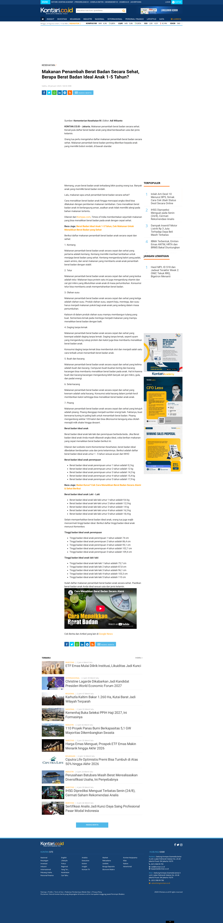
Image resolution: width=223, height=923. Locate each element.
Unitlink (105, 863)
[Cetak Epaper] (159, 13)
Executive (85, 860)
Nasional (99, 19)
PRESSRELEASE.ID (82, 2)
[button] (123, 10)
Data (161, 19)
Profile (50, 892)
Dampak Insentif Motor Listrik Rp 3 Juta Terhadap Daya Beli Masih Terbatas (164, 230)
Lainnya (177, 19)
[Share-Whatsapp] (54, 92)
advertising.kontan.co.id (160, 883)
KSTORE (54, 2)
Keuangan (75, 19)
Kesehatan (65, 872)
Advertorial (127, 866)
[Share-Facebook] (44, 92)
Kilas (125, 860)
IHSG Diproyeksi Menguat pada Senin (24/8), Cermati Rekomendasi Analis (162, 214)
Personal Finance (134, 19)
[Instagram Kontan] (181, 845)
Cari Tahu (64, 875)
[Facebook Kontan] (175, 845)
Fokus (63, 863)
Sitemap (43, 892)
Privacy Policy (97, 892)
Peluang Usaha (46, 872)
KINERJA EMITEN (97, 2)
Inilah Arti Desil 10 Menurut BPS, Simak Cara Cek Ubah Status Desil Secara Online (163, 198)
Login (167, 2)
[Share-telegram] (64, 92)
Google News (106, 633)
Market (105, 857)
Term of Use (58, 892)
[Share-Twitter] (49, 92)
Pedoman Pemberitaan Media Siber (78, 892)
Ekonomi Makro (108, 869)
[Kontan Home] (43, 19)
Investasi (62, 19)
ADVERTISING (136, 2)
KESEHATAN (48, 65)
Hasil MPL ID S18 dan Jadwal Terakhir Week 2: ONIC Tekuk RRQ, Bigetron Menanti (165, 272)
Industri (87, 19)
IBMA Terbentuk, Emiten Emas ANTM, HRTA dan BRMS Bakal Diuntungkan (165, 244)
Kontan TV (86, 869)
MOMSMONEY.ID (111, 2)
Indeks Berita (92, 825)
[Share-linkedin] (59, 92)
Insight (84, 866)
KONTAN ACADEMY (66, 2)
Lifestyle (151, 19)
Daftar (178, 2)
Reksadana (106, 860)
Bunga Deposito (108, 866)
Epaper (45, 2)
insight (50, 19)
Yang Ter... (65, 869)
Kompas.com (84, 217)
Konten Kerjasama (130, 857)
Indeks (138, 657)
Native (125, 863)
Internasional (114, 19)
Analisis (84, 857)
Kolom (84, 863)
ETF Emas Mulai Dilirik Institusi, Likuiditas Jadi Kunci (103, 666)
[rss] (70, 92)
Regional (69, 693)
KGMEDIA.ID (124, 2)
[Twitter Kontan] (178, 845)
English (64, 857)
